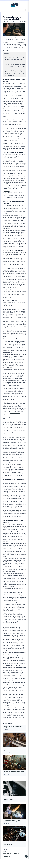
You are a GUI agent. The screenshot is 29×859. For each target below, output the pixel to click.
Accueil (4, 14)
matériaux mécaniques (15, 413)
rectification (6, 191)
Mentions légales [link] (6, 856)
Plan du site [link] (16, 853)
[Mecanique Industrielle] (14, 5)
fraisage (6, 170)
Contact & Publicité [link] (7, 853)
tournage (6, 160)
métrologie (17, 510)
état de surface (6, 495)
